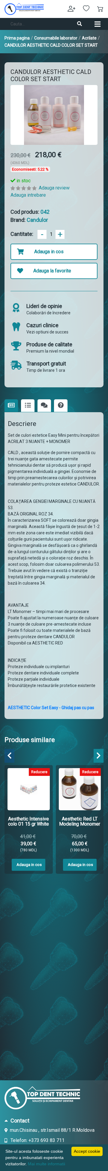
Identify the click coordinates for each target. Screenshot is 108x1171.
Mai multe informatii (46, 1163)
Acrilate (89, 38)
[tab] (54, 1120)
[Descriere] (11, 405)
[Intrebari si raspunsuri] (61, 405)
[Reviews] (44, 405)
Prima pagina (17, 38)
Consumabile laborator (55, 38)
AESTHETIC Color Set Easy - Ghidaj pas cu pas (51, 707)
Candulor (37, 220)
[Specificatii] (27, 405)
